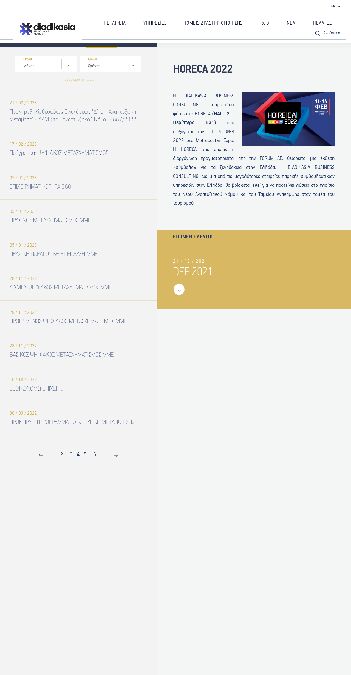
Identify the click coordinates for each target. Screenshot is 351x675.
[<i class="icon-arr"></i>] (115, 456)
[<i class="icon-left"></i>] (41, 456)
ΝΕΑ (291, 23)
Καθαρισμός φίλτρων (78, 79)
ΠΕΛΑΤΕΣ (322, 23)
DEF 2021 (193, 272)
